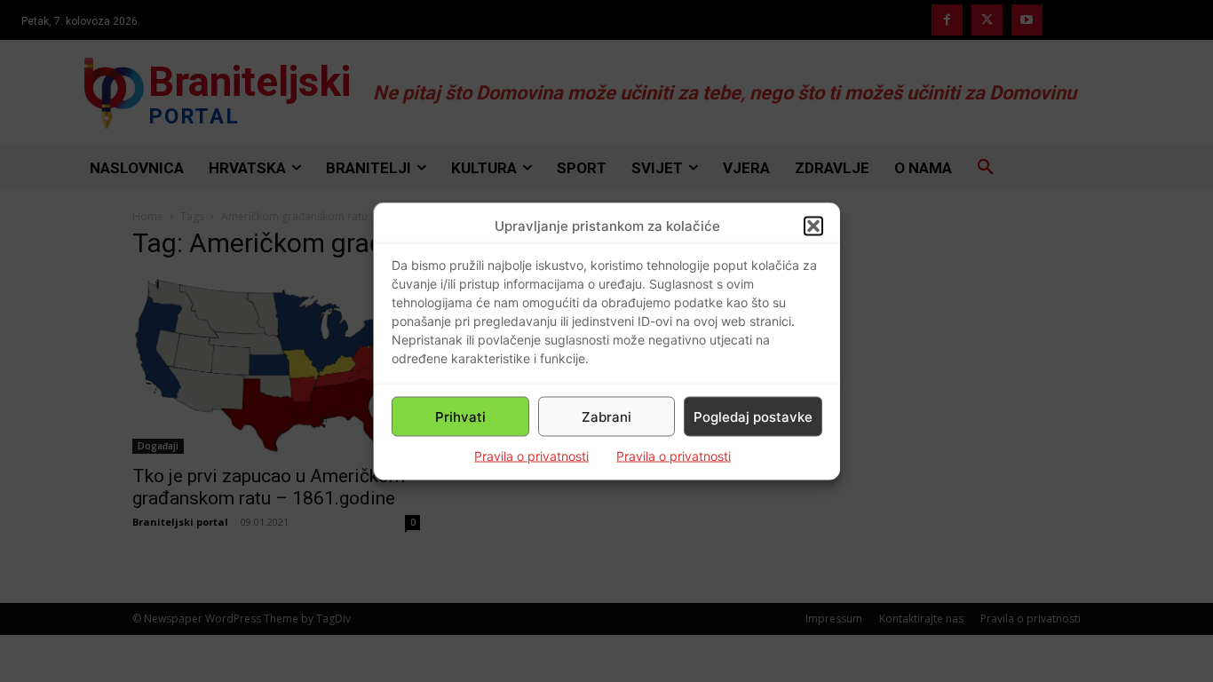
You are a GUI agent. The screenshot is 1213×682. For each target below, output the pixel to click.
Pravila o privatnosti (531, 456)
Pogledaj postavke (753, 416)
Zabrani (606, 416)
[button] (813, 225)
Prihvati (460, 416)
